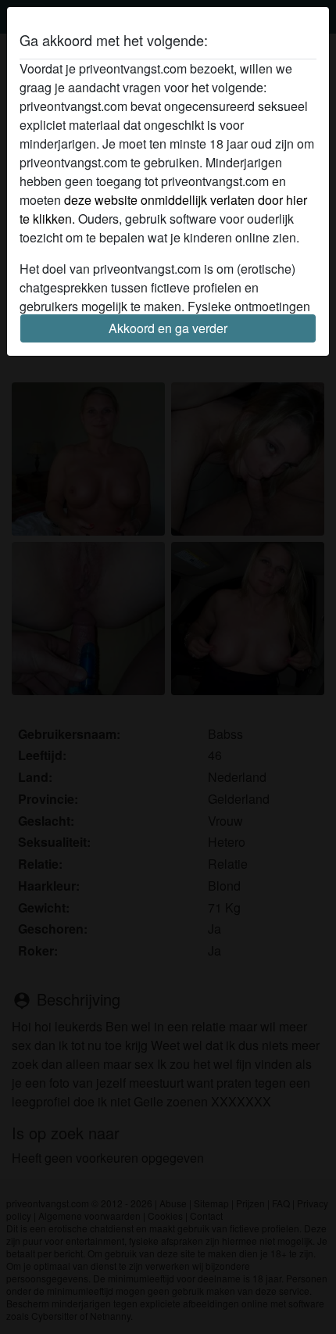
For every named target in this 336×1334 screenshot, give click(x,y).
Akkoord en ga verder (168, 328)
